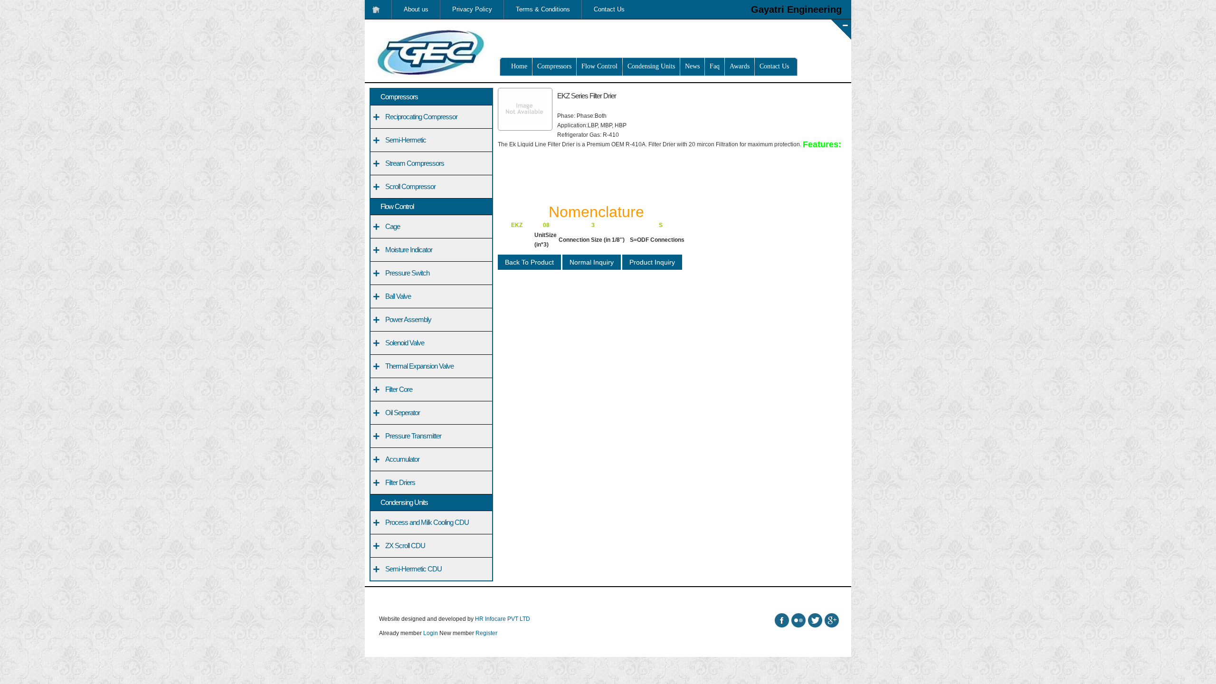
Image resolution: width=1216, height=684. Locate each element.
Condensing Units (651, 66)
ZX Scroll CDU (405, 546)
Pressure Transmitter (413, 436)
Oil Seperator (402, 412)
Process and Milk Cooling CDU (427, 522)
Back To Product (529, 262)
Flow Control (599, 66)
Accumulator (402, 459)
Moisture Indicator (408, 250)
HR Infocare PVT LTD (502, 619)
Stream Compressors (414, 163)
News (692, 66)
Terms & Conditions (543, 9)
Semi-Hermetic (405, 140)
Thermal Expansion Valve (419, 366)
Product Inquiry (652, 262)
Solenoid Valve (404, 343)
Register (486, 633)
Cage (392, 226)
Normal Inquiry (592, 262)
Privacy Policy (472, 9)
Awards (740, 66)
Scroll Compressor (410, 186)
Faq (715, 66)
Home (519, 66)
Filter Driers (400, 482)
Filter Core (398, 389)
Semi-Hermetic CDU (413, 569)
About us (416, 9)
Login (430, 633)
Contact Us (609, 9)
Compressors (554, 66)
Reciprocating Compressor (421, 117)
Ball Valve (398, 296)
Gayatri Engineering (796, 9)
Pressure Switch (407, 273)
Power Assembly (408, 319)
